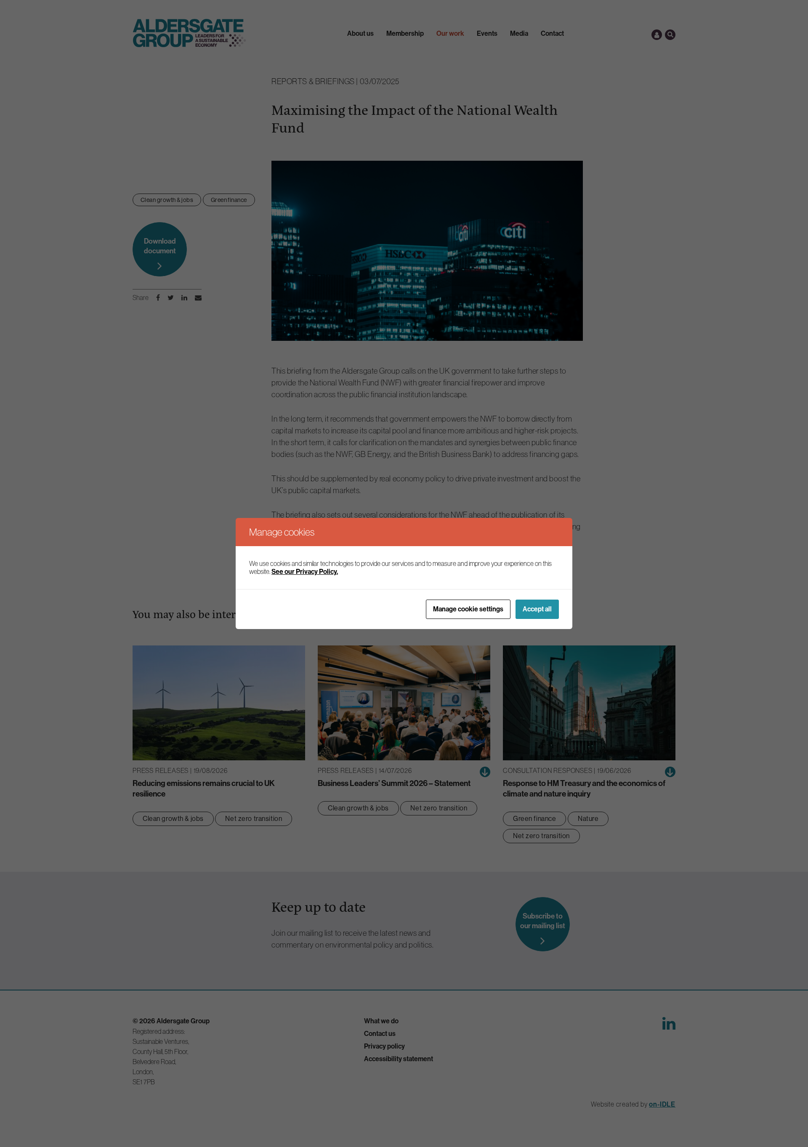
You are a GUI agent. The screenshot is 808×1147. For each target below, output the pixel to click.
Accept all (537, 609)
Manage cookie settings (468, 609)
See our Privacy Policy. (304, 572)
